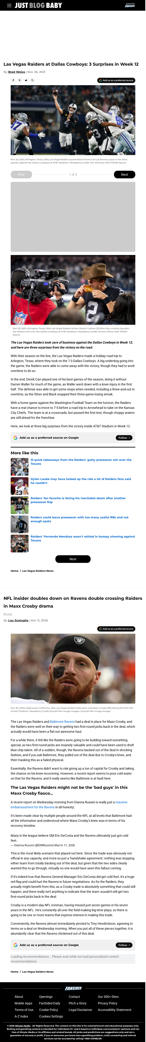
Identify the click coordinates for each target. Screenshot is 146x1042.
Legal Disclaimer (80, 1010)
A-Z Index (21, 1016)
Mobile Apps (23, 1003)
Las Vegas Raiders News (37, 570)
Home (15, 570)
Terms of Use (24, 1010)
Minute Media (22, 1025)
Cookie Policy (48, 1010)
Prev (21, 174)
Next (124, 174)
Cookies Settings (51, 1016)
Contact (74, 997)
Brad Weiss (16, 72)
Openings (46, 997)
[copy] (32, 80)
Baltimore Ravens (62, 721)
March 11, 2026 (64, 845)
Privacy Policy (107, 1003)
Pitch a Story (78, 1003)
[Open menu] (9, 5)
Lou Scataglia (18, 620)
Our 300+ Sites (108, 997)
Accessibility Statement (114, 1010)
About (19, 997)
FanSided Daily (49, 1003)
